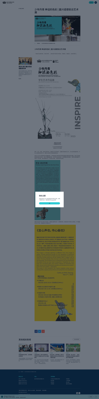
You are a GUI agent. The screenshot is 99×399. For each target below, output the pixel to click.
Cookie (52, 200)
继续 (49, 203)
